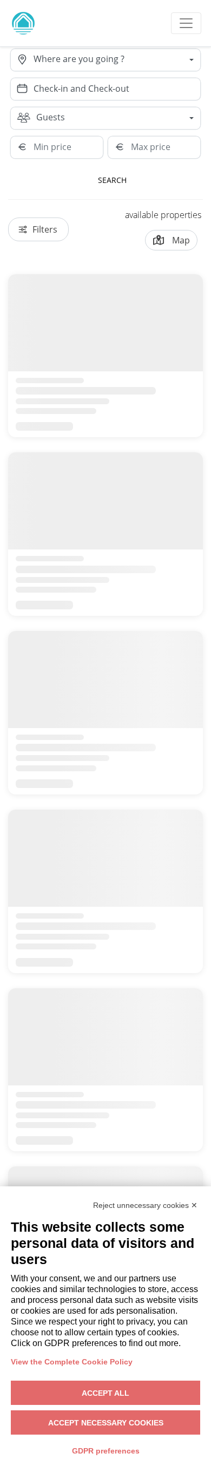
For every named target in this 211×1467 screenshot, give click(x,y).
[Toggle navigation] (186, 23)
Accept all (105, 1393)
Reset (175, 180)
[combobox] (117, 60)
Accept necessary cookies (105, 1422)
